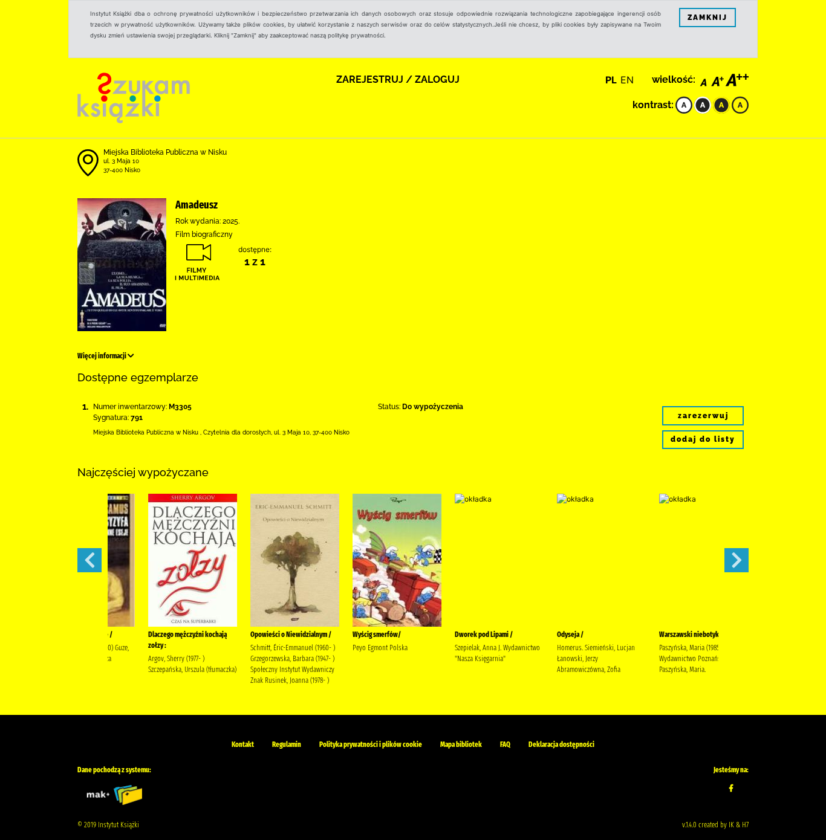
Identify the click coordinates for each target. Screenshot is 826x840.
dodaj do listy (703, 439)
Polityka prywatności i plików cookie (370, 744)
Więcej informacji (102, 356)
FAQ (505, 744)
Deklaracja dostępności (561, 744)
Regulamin (286, 744)
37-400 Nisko (121, 170)
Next (736, 560)
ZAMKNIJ (707, 17)
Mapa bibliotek (461, 744)
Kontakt (243, 744)
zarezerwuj (703, 416)
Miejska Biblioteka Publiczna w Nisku (165, 152)
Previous (89, 560)
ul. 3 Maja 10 (121, 161)
